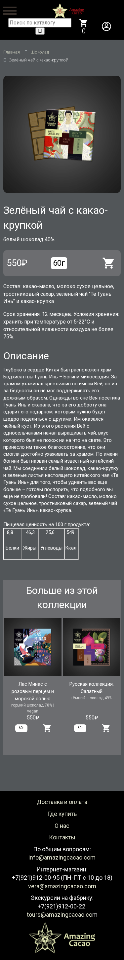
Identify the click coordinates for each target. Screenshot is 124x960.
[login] (106, 26)
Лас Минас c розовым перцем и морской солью (33, 691)
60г (59, 263)
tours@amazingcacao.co (59, 914)
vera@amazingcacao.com (62, 886)
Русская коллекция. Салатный (91, 687)
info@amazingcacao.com (62, 857)
